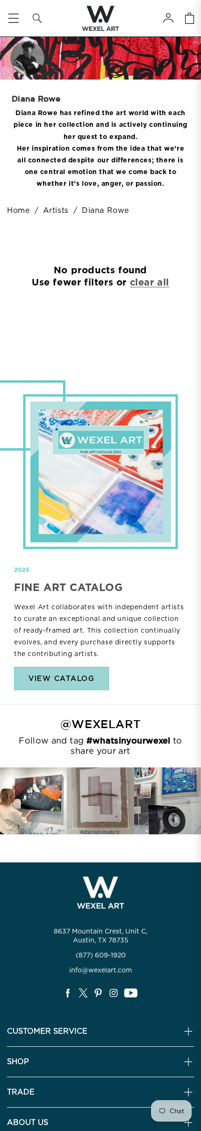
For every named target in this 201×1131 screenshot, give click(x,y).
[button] (37, 18)
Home (18, 210)
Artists (57, 210)
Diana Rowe (105, 210)
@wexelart (100, 724)
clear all (149, 282)
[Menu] (13, 18)
